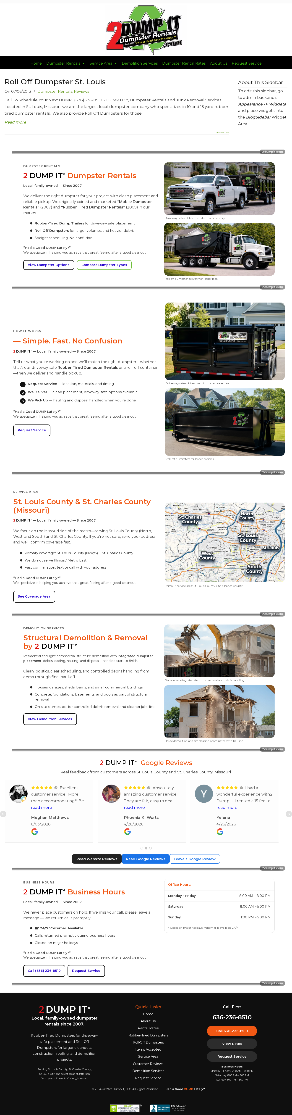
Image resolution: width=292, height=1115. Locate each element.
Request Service (247, 63)
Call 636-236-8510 (232, 1031)
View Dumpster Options (49, 265)
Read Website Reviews (96, 859)
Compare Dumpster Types (104, 265)
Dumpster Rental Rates (184, 63)
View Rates (232, 1043)
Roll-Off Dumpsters (148, 1042)
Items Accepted (148, 1049)
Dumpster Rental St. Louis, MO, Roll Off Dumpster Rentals (146, 30)
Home (36, 63)
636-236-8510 (232, 1017)
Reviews (81, 91)
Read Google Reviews (145, 859)
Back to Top (222, 133)
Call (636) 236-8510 (44, 971)
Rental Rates (148, 1028)
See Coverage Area (34, 596)
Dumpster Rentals (63, 63)
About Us (218, 63)
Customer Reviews (148, 1064)
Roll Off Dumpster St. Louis (55, 81)
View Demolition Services (50, 719)
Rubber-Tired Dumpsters (148, 1035)
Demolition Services (140, 63)
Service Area (101, 63)
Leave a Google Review (195, 859)
